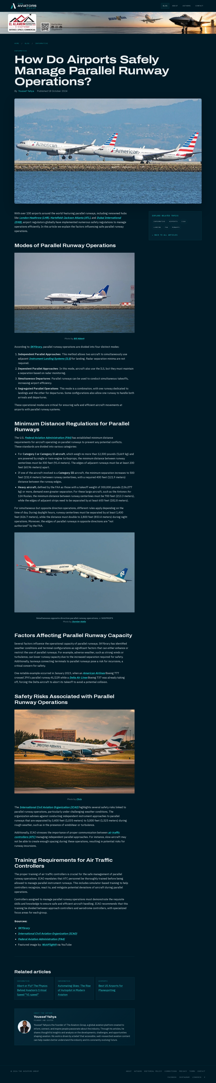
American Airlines (94, 673)
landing (157, 227)
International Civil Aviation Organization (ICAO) (49, 807)
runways (175, 227)
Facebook (172, 1077)
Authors (187, 6)
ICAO (184, 221)
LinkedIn (196, 1077)
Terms (192, 1071)
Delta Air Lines (78, 677)
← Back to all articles (164, 235)
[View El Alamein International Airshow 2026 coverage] (108, 32)
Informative (41, 43)
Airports (173, 221)
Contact (199, 6)
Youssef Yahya (26, 91)
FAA (166, 227)
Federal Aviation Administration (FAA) (48, 437)
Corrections (170, 1071)
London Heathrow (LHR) (34, 217)
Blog (165, 6)
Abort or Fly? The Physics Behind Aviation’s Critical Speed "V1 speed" (32, 990)
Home (16, 43)
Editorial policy (153, 1071)
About (175, 6)
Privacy (183, 1071)
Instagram (184, 1077)
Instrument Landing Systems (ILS (49, 358)
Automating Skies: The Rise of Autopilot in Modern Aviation (74, 990)
